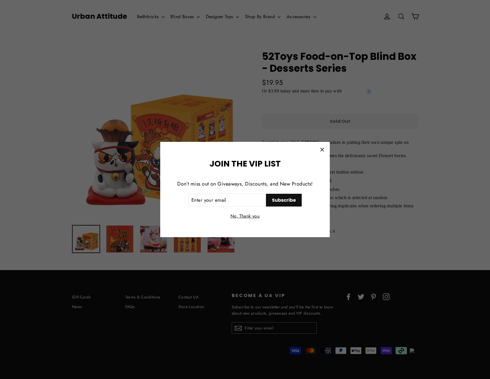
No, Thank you (245, 216)
